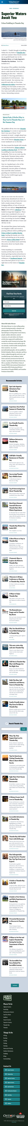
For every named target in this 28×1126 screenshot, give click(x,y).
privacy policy (16, 314)
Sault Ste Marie (11, 1086)
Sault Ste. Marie (7, 1014)
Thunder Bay (16, 8)
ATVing (5, 1035)
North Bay (5, 1009)
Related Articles (6, 114)
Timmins (5, 1027)
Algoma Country (7, 1007)
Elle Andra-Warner (6, 45)
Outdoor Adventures (8, 1051)
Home (10, 8)
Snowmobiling (6, 1059)
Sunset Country (7, 1020)
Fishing (5, 1043)
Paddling (5, 1053)
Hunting (5, 1046)
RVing (4, 1056)
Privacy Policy (14, 1121)
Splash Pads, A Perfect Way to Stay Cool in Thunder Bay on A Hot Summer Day (13, 119)
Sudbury (5, 1017)
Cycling (5, 1040)
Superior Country (7, 1022)
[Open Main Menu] (2, 2)
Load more (15, 985)
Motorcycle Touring (8, 1048)
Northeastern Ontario (8, 1012)
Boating (5, 1038)
